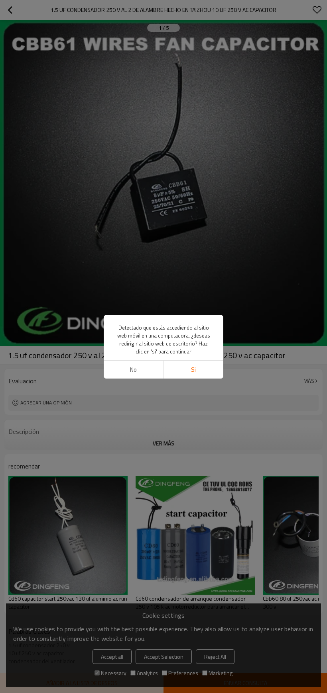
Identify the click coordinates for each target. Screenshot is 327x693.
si (193, 369)
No (133, 369)
